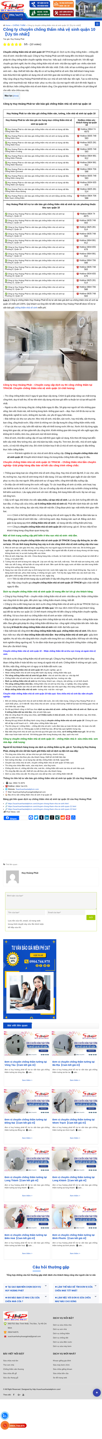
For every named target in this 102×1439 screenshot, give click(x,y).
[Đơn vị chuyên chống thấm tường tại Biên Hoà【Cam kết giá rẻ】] (27, 1218)
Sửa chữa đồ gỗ (10, 1373)
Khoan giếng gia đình (62, 1361)
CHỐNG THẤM (19, 25)
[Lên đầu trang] (97, 1393)
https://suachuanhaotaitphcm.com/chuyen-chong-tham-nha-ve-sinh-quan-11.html (42, 806)
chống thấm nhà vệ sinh (26, 307)
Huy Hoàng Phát (30, 873)
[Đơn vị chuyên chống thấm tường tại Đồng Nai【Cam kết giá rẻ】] (27, 1102)
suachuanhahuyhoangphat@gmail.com (24, 1336)
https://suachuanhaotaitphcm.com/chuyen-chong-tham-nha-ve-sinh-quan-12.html (42, 809)
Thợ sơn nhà (8, 1365)
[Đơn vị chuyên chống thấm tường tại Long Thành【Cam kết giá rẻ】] (27, 1160)
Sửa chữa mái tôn (10, 1361)
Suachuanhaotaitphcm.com (27, 789)
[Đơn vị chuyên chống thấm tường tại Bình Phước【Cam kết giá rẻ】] (75, 1218)
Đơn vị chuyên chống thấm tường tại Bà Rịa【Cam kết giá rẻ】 (73, 1063)
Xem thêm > (27, 1080)
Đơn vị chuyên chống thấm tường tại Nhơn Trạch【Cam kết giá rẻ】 (73, 1121)
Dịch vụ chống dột (60, 1338)
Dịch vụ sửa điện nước (62, 1342)
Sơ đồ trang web (60, 1378)
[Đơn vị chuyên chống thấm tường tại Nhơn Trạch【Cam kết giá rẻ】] (75, 1102)
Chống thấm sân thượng (13, 1369)
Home (7, 25)
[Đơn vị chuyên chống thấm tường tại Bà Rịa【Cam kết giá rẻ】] (75, 1044)
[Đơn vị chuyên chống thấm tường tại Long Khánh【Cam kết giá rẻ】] (75, 1160)
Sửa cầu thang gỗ (10, 1378)
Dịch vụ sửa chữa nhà (62, 1325)
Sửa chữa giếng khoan (62, 1369)
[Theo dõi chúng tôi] (14, 1395)
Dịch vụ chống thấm (61, 1333)
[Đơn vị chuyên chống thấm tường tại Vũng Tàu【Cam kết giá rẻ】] (27, 1044)
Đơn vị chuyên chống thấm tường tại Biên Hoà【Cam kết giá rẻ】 (26, 1237)
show (16, 96)
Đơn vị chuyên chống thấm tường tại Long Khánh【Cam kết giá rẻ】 (73, 1179)
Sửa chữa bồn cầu (61, 1373)
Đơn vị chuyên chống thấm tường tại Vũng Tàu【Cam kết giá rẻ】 (26, 1063)
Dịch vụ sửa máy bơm (62, 1346)
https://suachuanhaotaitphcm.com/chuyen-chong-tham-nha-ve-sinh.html (38, 803)
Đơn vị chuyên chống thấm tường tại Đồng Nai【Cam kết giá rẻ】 (26, 1121)
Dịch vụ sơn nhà (60, 1329)
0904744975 (13, 1332)
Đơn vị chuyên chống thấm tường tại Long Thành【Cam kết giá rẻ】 (26, 1179)
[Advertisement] (51, 841)
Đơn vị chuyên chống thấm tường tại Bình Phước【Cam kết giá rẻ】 (73, 1237)
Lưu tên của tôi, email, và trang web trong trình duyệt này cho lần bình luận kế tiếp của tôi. (26, 924)
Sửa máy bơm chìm (61, 1365)
